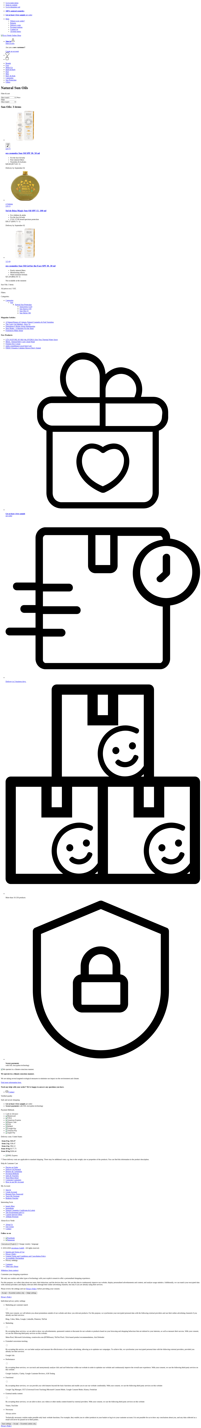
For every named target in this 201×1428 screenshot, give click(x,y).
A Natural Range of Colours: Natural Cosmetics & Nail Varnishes (30, 322)
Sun (11, 303)
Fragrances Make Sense (14, 331)
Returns (13, 23)
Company (9, 1264)
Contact (8, 1229)
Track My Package (12, 1196)
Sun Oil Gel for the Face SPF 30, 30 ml (30, 266)
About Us (9, 1225)
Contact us (14, 29)
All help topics (15, 31)
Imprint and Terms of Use (15, 1252)
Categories (9, 300)
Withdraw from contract (9, 1270)
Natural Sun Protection (23, 305)
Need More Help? (12, 1178)
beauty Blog (10, 1206)
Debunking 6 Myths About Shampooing (20, 326)
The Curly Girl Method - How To (18, 324)
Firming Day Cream (13, 344)
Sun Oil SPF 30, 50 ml (23, 153)
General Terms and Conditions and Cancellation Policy (26, 1256)
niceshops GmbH (17, 1248)
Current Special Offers (14, 1215)
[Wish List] (7, 55)
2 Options (9, 204)
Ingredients (10, 1208)
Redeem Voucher (12, 1198)
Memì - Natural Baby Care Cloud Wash (20, 342)
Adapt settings (31, 1293)
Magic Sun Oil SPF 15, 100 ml (26, 210)
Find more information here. (11, 1082)
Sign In (8, 1190)
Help (7, 19)
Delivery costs (15, 25)
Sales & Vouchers (12, 1176)
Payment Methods (12, 1174)
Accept (4, 1293)
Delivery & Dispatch (13, 1169)
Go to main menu (12, 3)
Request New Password (14, 1194)
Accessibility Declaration (15, 1258)
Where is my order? (17, 21)
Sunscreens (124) (26, 307)
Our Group (10, 1227)
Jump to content (11, 5)
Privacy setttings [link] (12, 1260)
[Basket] (103, 58)
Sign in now (10, 43)
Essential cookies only (16, 1293)
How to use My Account (15, 1182)
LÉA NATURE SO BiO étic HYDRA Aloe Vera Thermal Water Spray (32, 340)
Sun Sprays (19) (25, 309)
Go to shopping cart (13, 7)
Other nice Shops (12, 1266)
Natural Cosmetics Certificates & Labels (20, 1210)
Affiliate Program (12, 1217)
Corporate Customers (13, 1180)
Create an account (12, 51)
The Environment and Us (15, 1212)
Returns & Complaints (14, 1172)
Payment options (16, 27)
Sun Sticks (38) (25, 313)
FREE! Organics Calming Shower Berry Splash (23, 348)
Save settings (6, 1424)
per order (19, 15)
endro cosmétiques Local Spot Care (19, 346)
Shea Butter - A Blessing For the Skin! (20, 328)
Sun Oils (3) (24, 311)
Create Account (11, 1192)
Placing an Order (12, 1167)
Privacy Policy (11, 1254)
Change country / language (28, 1244)
